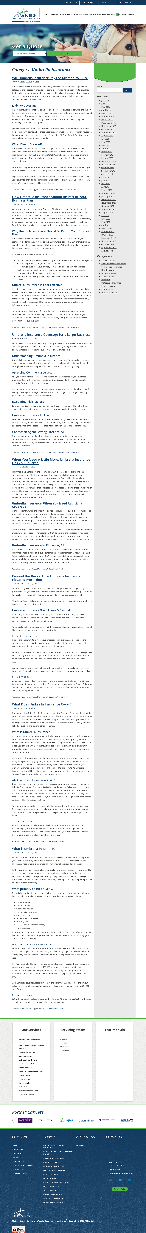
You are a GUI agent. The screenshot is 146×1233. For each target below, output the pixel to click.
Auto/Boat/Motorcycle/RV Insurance (29, 1040)
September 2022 (109, 247)
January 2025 (107, 158)
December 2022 (108, 238)
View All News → (81, 1146)
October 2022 (107, 244)
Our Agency (53, 15)
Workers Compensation (28, 1091)
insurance (50, 190)
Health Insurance (65, 15)
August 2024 (107, 174)
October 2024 (107, 167)
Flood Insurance (25, 1079)
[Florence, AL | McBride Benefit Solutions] (26, 14)
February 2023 (107, 231)
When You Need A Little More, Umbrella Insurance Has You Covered (51, 461)
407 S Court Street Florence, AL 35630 (116, 1164)
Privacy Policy (120, 1189)
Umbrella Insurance (25, 190)
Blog (117, 15)
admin (37, 82)
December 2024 (108, 161)
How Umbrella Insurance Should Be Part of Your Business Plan (49, 198)
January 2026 (107, 119)
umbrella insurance (72, 327)
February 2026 (107, 116)
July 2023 (105, 215)
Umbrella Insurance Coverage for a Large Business (51, 334)
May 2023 (105, 222)
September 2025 (109, 132)
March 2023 (106, 228)
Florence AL (42, 327)
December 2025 (108, 123)
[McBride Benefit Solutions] (22, 1213)
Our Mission (17, 1149)
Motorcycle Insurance (111, 283)
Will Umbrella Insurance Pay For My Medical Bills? (50, 78)
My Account (125, 2)
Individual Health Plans (28, 1060)
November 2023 (108, 203)
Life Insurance (107, 276)
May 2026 (105, 107)
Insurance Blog (19, 1157)
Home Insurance (108, 273)
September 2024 (109, 171)
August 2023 (107, 212)
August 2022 (107, 250)
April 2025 (106, 148)
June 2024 (105, 180)
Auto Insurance (108, 260)
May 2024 (105, 183)
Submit (64, 53)
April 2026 (106, 110)
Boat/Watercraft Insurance (113, 263)
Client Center (18, 1161)
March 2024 (106, 190)
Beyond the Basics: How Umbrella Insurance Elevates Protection (46, 577)
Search (99, 86)
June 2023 (105, 219)
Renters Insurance (109, 286)
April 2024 (106, 187)
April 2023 (106, 225)
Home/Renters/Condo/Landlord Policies (31, 1047)
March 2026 (106, 113)
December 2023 (108, 199)
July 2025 (105, 139)
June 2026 (105, 103)
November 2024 (108, 164)
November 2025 (108, 126)
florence (43, 190)
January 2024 (107, 196)
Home (46, 15)
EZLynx (62, 1221)
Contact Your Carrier (22, 1165)
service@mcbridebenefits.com (121, 1173)
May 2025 (105, 145)
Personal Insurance (80, 15)
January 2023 (107, 234)
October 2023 (107, 206)
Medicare (105, 279)
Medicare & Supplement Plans (31, 1071)
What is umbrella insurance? (34, 848)
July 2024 (105, 177)
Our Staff (16, 1153)
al (38, 190)
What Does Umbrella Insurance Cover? (42, 704)
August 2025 (107, 135)
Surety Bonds (24, 1083)
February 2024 (107, 193)
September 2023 (109, 209)
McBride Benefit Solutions (63, 190)
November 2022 (108, 241)
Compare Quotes (89, 2)
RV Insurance (107, 289)
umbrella (76, 190)
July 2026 (105, 100)
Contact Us (111, 15)
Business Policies (25, 1056)
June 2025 (105, 142)
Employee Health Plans (28, 1064)
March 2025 (106, 151)
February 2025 (107, 155)
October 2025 (107, 129)
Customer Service (127, 15)
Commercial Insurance (97, 15)
